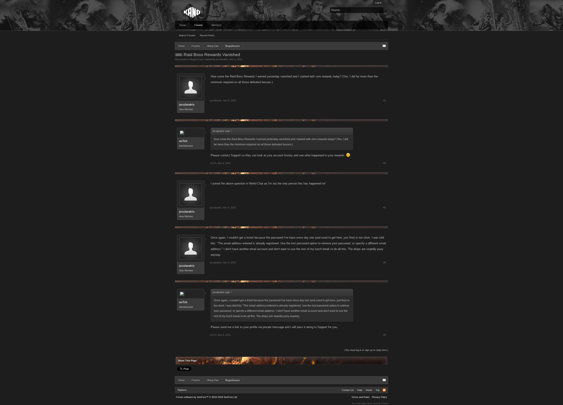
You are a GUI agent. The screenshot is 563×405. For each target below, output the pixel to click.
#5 (384, 335)
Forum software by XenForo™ (207, 397)
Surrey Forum (380, 403)
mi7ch (183, 141)
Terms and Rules (360, 397)
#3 (384, 207)
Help (359, 390)
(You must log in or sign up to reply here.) (366, 350)
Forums (198, 25)
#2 (384, 163)
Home (182, 25)
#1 (384, 100)
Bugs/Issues (197, 59)
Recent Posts (207, 35)
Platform (182, 390)
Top (378, 390)
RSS (384, 390)
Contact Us (348, 390)
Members (217, 25)
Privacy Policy (379, 397)
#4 (384, 262)
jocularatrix (222, 59)
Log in (378, 2)
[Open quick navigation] (384, 46)
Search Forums (187, 35)
